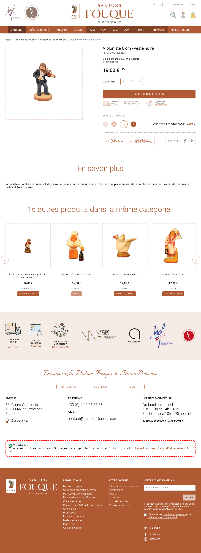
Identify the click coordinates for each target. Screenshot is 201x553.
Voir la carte (19, 421)
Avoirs (112, 493)
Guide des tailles (72, 501)
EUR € (192, 4)
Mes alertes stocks (119, 505)
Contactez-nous (72, 527)
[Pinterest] (191, 141)
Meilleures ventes (72, 520)
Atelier (132, 386)
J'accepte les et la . (169, 516)
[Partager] (185, 141)
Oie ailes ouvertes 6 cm (125, 274)
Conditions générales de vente (80, 489)
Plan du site (69, 524)
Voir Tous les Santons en (173, 124)
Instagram (154, 538)
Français (178, 4)
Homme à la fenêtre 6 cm (76, 274)
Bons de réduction (119, 501)
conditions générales (174, 514)
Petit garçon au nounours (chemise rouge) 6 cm (28, 276)
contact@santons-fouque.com (92, 418)
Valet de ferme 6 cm (173, 274)
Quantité (109, 81)
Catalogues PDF (72, 508)
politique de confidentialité (162, 517)
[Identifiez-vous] (183, 14)
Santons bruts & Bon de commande (83, 505)
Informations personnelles (123, 486)
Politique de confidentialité (77, 493)
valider (189, 497)
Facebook (154, 534)
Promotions (69, 512)
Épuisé (76, 294)
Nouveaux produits (73, 516)
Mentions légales (72, 486)
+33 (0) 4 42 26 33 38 (85, 405)
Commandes (116, 489)
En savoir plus (110, 62)
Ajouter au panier (149, 94)
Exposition (69, 386)
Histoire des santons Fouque (79, 497)
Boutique (100, 386)
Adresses (114, 497)
